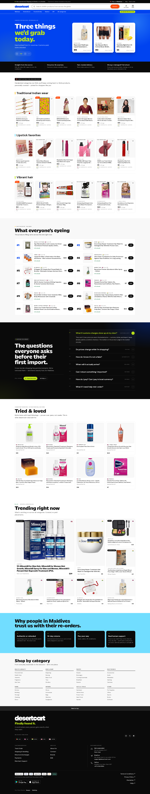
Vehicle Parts (80, 692)
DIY (53, 11)
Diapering (48, 673)
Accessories (110, 673)
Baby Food (49, 677)
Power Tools (79, 695)
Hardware (79, 690)
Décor (16, 699)
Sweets (78, 682)
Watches (48, 697)
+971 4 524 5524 (99, 766)
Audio (109, 675)
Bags (47, 695)
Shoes (47, 690)
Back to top (75, 708)
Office (109, 692)
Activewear (49, 692)
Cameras (109, 682)
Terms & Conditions (127, 774)
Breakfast (79, 680)
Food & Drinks (38, 11)
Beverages (79, 675)
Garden (78, 699)
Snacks (78, 673)
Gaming (109, 680)
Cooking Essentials (81, 677)
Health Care (18, 675)
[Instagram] (126, 735)
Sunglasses (49, 699)
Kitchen (17, 690)
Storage (17, 695)
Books (109, 697)
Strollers (48, 682)
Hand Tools (79, 697)
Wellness (17, 11)
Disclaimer (131, 780)
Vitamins (17, 677)
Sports (109, 695)
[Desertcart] (22, 6)
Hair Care (17, 682)
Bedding (17, 692)
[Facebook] (133, 735)
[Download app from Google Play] (21, 782)
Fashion (47, 11)
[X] (129, 735)
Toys (47, 680)
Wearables (110, 677)
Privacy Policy (129, 777)
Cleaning (17, 697)
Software (110, 699)
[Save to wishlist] (31, 98)
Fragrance (17, 680)
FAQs (132, 783)
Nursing (48, 675)
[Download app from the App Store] (34, 782)
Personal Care (19, 673)
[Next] (25, 53)
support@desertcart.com (102, 759)
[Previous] (17, 53)
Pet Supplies (110, 690)
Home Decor (26, 11)
